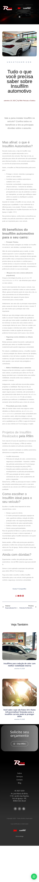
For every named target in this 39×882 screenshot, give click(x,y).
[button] (16, 596)
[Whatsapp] (19, 808)
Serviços (19, 776)
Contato (19, 780)
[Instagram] (15, 808)
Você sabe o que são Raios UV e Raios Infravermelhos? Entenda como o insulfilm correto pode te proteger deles (19, 713)
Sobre (19, 773)
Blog (19, 783)
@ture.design (20, 836)
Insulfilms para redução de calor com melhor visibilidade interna (20, 664)
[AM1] (15, 212)
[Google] (23, 808)
